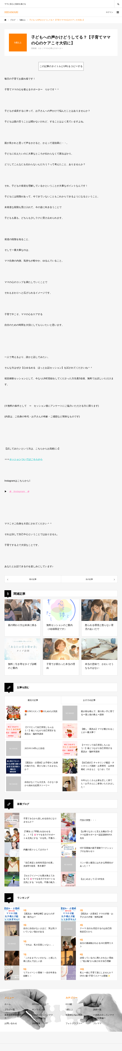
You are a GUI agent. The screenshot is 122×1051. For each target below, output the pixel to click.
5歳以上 (69, 1009)
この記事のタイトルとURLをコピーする (61, 66)
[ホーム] (5, 20)
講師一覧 (97, 1009)
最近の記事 (33, 700)
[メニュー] (117, 12)
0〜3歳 (69, 1004)
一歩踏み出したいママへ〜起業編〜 (42, 1016)
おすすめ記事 (89, 700)
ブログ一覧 (9, 1009)
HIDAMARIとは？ (40, 1004)
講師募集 (36, 1023)
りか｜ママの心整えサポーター (50, 48)
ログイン (109, 12)
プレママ (97, 1023)
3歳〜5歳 (97, 1004)
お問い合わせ (10, 1023)
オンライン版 (38, 1009)
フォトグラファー (74, 1023)
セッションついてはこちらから (26, 459)
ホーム (7, 1004)
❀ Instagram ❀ (19, 491)
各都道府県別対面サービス (15, 1016)
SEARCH (118, 4)
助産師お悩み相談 (74, 1015)
